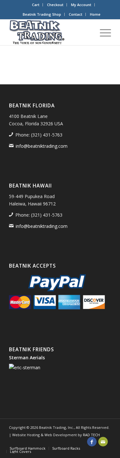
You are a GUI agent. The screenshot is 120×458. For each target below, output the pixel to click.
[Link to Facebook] (92, 441)
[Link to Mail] (103, 441)
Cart (35, 4)
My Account (81, 4)
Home (95, 14)
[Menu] (102, 32)
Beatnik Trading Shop (42, 14)
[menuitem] (36, 4)
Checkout (55, 4)
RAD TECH (91, 434)
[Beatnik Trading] (50, 32)
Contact (75, 14)
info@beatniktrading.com (42, 146)
